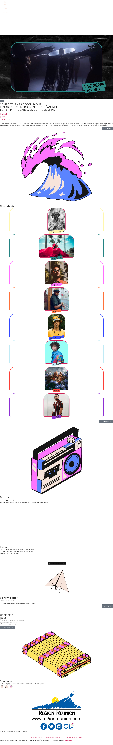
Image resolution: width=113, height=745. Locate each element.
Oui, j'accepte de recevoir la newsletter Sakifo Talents (18, 603)
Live (2, 117)
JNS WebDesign (68, 740)
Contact (5, 12)
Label (3, 114)
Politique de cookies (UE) (74, 737)
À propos (5, 9)
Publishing (5, 119)
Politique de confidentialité (54, 737)
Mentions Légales (36, 737)
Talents (6, 5)
